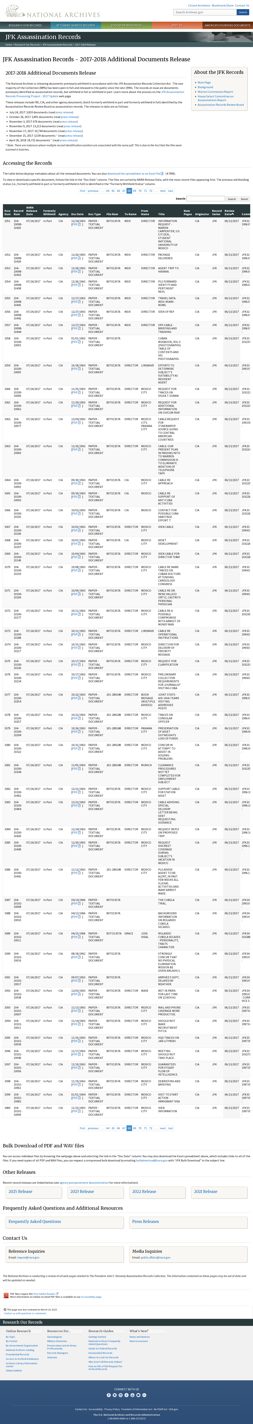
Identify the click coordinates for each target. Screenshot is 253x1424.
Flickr (144, 1395)
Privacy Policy (112, 1409)
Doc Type (94, 214)
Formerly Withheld (49, 212)
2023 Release (82, 1191)
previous (93, 191)
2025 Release (20, 1191)
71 (145, 191)
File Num (112, 214)
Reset (244, 199)
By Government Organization (22, 1345)
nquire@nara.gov (28, 1257)
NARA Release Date (31, 211)
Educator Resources (126, 25)
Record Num (18, 212)
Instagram (120, 1395)
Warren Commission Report (215, 92)
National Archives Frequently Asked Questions (104, 1342)
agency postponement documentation (84, 1182)
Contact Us (242, 5)
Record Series (217, 212)
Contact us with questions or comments (25, 1313)
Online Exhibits (14, 1370)
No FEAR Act (160, 1409)
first (82, 191)
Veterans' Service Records (75, 25)
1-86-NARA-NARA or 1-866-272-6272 (127, 1418)
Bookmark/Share (223, 5)
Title (161, 214)
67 (123, 191)
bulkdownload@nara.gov (152, 1160)
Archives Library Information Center (21, 1365)
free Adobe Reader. (44, 1294)
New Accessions (139, 1341)
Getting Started (97, 1336)
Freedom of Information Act (136, 1409)
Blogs (138, 1395)
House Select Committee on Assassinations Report (216, 98)
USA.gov (173, 1409)
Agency (63, 214)
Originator (202, 214)
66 (118, 191)
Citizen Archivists (199, 5)
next (163, 191)
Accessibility (96, 1409)
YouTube (132, 1395)
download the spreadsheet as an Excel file (133, 173)
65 (113, 191)
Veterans (52, 1357)
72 (150, 191)
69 (134, 191)
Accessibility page (91, 1296)
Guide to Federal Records (103, 1348)
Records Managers (57, 1353)
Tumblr (126, 1395)
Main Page (204, 82)
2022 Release (144, 1191)
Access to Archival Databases (22, 1358)
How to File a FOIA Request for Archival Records (105, 1368)
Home (9, 44)
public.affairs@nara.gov (155, 1257)
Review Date (229, 212)
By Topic (10, 1336)
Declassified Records (100, 1353)
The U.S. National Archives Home (52, 11)
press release (64, 112)
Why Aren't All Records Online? (105, 1361)
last (170, 191)
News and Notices (140, 1336)
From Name (145, 212)
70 (140, 191)
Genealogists (54, 1336)
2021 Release (205, 1191)
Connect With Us (126, 1389)
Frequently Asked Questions (35, 1221)
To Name (130, 214)
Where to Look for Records (104, 1357)
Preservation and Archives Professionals (61, 1347)
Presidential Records (17, 1354)
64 (107, 191)
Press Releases (145, 1221)
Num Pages (188, 212)
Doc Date (77, 214)
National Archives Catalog (20, 1350)
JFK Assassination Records (57, 44)
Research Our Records (25, 25)
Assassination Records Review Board (221, 104)
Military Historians (57, 1341)
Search (243, 12)
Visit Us (177, 25)
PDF (74, 224)
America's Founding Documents (227, 25)
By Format (11, 1341)
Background (205, 87)
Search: (181, 198)
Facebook (108, 1395)
